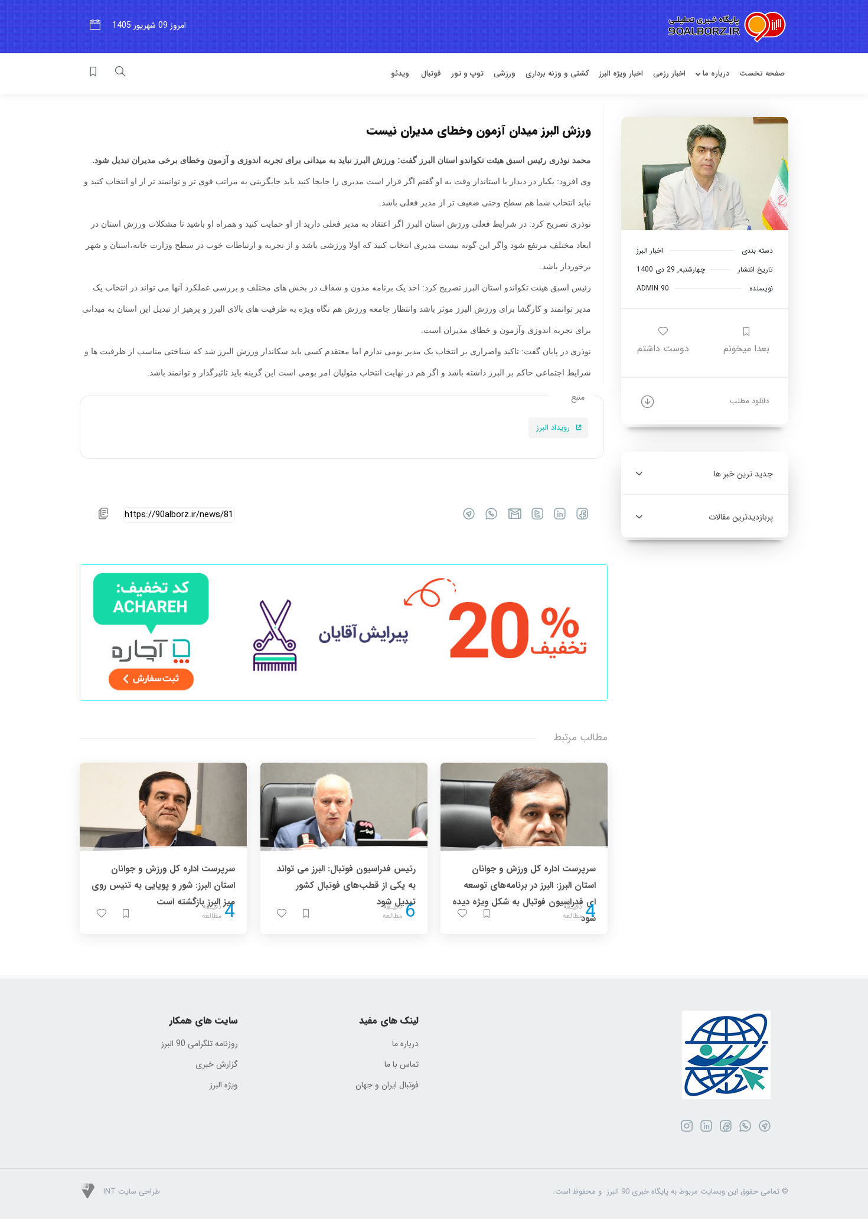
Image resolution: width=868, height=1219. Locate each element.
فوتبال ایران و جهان (387, 1085)
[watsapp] (487, 516)
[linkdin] (556, 516)
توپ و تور (467, 73)
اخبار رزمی (669, 73)
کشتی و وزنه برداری (557, 73)
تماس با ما (401, 1064)
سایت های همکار (203, 1021)
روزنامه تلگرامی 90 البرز (199, 1044)
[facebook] (578, 516)
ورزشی (504, 73)
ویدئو (400, 73)
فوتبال (431, 73)
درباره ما (714, 73)
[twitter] (533, 516)
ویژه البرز (224, 1085)
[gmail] (510, 516)
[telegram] (465, 516)
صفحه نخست (762, 73)
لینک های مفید (389, 1021)
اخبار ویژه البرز (621, 73)
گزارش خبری (216, 1064)
